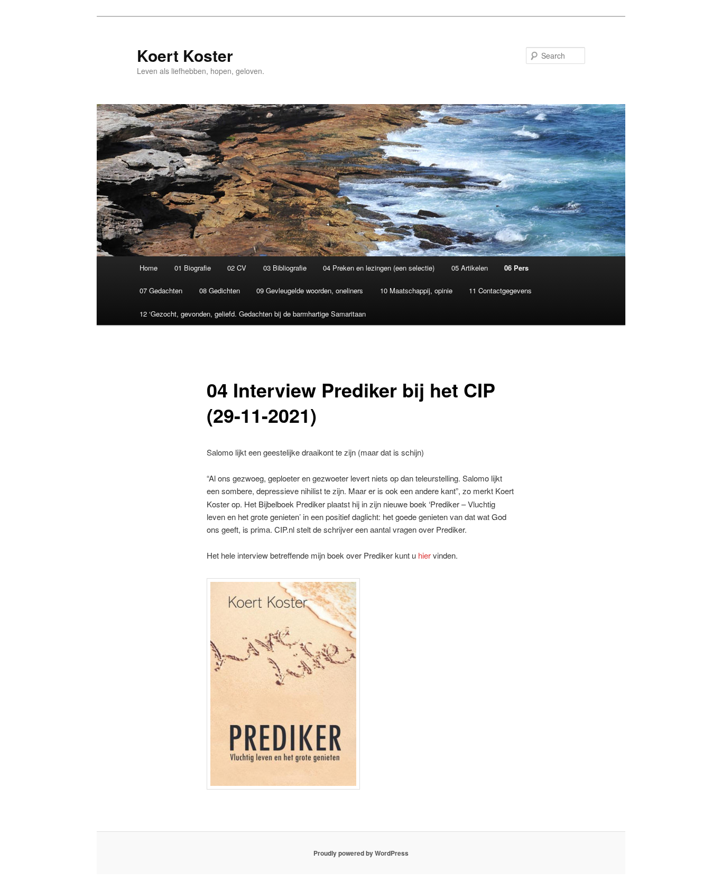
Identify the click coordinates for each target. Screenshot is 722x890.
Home (149, 268)
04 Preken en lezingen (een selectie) (378, 268)
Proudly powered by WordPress (361, 853)
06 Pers (516, 268)
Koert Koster (185, 55)
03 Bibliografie (285, 268)
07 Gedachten (161, 290)
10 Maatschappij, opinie (416, 290)
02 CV (236, 268)
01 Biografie (192, 268)
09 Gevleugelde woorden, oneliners (309, 290)
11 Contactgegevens (500, 290)
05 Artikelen (469, 268)
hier (424, 555)
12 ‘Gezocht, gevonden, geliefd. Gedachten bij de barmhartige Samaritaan (253, 314)
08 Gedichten (219, 290)
